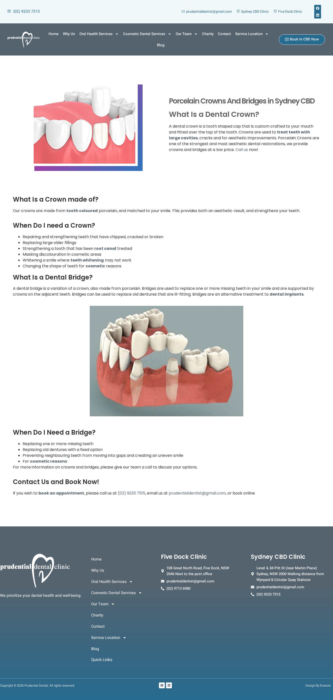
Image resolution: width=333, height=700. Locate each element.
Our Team (184, 34)
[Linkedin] (317, 15)
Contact (224, 34)
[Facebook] (317, 8)
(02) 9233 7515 (131, 493)
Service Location (249, 34)
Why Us (69, 34)
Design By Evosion (318, 685)
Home (54, 34)
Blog (160, 45)
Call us (241, 149)
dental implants (287, 294)
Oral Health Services (96, 34)
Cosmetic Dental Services (144, 34)
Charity (208, 34)
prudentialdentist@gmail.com (197, 493)
